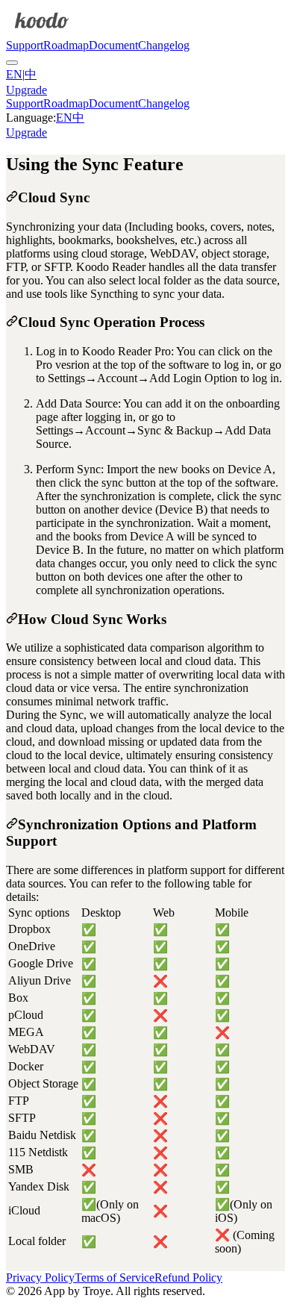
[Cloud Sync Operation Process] (12, 322)
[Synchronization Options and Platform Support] (12, 824)
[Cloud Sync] (12, 197)
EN (14, 74)
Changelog (164, 45)
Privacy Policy (40, 1277)
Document (113, 45)
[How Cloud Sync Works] (12, 619)
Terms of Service (114, 1277)
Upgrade (26, 90)
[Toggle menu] (12, 62)
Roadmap (66, 45)
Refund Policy (188, 1277)
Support (24, 45)
